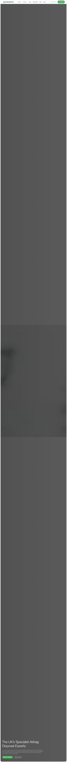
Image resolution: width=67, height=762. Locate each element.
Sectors (24, 3)
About (30, 3)
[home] (8, 4)
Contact (44, 3)
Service (19, 3)
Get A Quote (61, 3)
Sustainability (35, 3)
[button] (20, 3)
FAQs (40, 3)
